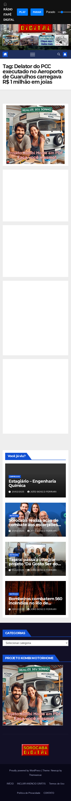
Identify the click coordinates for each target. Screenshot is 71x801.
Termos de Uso (56, 783)
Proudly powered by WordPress (25, 770)
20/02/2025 (18, 492)
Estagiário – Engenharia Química (32, 483)
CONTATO (49, 793)
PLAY (22, 12)
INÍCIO (10, 783)
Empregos (15, 476)
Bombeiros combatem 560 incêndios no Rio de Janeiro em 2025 (35, 603)
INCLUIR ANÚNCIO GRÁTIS (31, 783)
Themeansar (35, 775)
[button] (58, 54)
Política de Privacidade (28, 793)
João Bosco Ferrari (43, 492)
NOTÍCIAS (14, 516)
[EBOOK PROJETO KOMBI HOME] (35, 134)
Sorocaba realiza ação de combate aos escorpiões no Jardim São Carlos (33, 524)
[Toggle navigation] (32, 54)
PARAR (37, 12)
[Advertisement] (35, 195)
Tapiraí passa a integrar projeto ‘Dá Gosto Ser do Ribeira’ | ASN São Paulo (33, 564)
